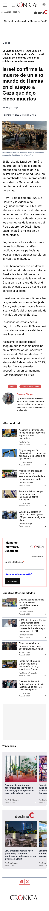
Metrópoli (21, 21)
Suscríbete (12, 581)
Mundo (33, 21)
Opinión (44, 21)
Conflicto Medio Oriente (30, 386)
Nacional (8, 21)
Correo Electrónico (14, 562)
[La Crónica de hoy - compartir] (45, 444)
